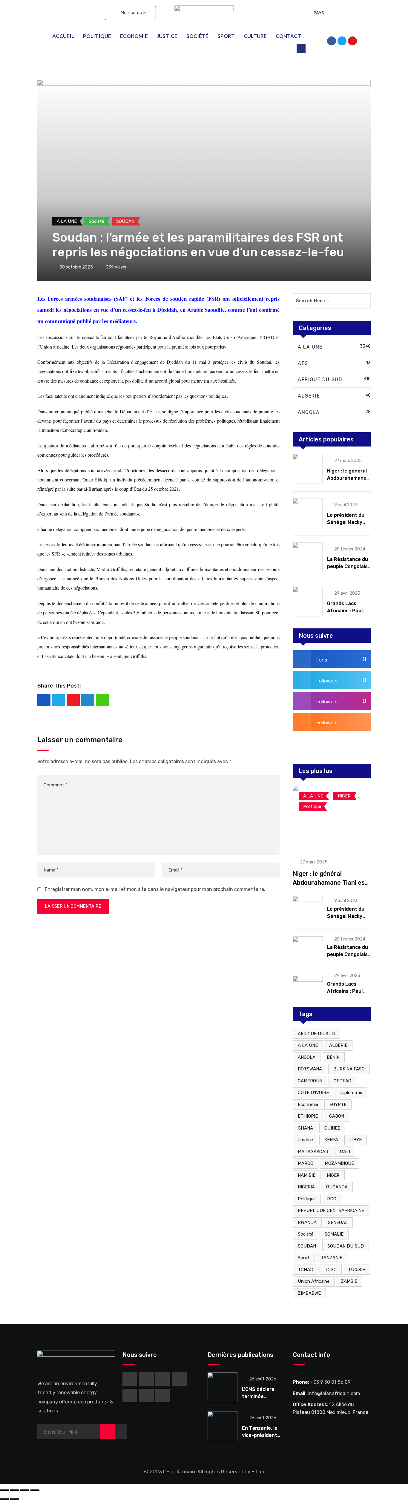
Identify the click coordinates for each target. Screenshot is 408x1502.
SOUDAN (307, 1246)
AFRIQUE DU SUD (316, 1033)
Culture (255, 36)
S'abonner (70, 12)
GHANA (305, 1128)
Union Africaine (313, 1281)
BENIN (333, 1057)
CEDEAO (342, 1081)
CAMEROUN (310, 1081)
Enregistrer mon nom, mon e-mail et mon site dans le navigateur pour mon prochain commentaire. (155, 889)
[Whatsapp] (102, 700)
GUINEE (332, 1128)
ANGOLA (306, 1057)
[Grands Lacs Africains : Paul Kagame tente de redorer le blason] (308, 601)
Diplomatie (351, 1092)
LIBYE (355, 1139)
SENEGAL (338, 1222)
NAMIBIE (306, 1175)
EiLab (257, 1472)
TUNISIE (356, 1269)
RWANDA (307, 1222)
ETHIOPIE (308, 1116)
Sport (226, 36)
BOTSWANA (310, 1069)
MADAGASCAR (313, 1151)
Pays (319, 12)
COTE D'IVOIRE (313, 1092)
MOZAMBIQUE (339, 1163)
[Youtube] (73, 700)
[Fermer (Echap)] (4, 1490)
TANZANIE (331, 1257)
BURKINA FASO (349, 1069)
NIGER (333, 1175)
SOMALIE (334, 1234)
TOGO (331, 1269)
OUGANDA (337, 1187)
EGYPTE (337, 1104)
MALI (345, 1151)
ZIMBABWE (309, 1293)
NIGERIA (306, 1187)
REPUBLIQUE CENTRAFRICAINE (331, 1210)
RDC (331, 1199)
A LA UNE (308, 1045)
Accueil (63, 36)
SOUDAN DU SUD (345, 1246)
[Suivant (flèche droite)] (14, 1499)
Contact (288, 36)
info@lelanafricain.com (334, 1393)
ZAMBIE (349, 1281)
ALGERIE (338, 1045)
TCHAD (305, 1269)
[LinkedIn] (87, 700)
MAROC (305, 1163)
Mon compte (133, 12)
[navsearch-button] (301, 48)
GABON (336, 1116)
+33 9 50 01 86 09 (330, 1382)
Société (197, 36)
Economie (134, 36)
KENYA (331, 1139)
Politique (97, 36)
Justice (167, 36)
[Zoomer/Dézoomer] (34, 1490)
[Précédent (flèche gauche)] (4, 1499)
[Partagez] (14, 1490)
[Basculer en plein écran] (24, 1490)
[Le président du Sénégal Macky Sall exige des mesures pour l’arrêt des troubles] (308, 513)
